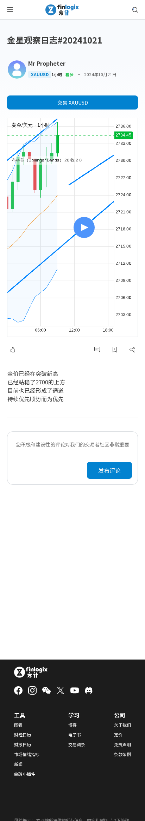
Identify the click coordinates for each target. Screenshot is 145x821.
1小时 (56, 74)
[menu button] (10, 10)
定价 (118, 734)
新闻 (18, 764)
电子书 (74, 734)
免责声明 (122, 744)
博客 (72, 725)
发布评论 (109, 470)
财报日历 (22, 744)
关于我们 (122, 725)
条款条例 (122, 754)
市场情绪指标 (26, 754)
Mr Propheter (46, 63)
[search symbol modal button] (135, 10)
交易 (72, 102)
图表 (18, 725)
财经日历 (22, 734)
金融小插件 (24, 774)
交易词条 (76, 744)
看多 (69, 74)
